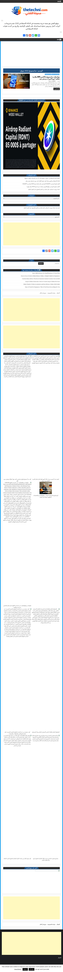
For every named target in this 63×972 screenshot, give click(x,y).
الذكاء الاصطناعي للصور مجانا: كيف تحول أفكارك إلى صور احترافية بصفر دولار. (42, 181)
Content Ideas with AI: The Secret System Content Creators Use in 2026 (41, 278)
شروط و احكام (43, 293)
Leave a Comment (52, 81)
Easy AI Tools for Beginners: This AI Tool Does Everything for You (42, 287)
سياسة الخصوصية (51, 293)
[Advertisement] (31, 53)
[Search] (61, 39)
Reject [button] (25, 969)
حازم (59, 207)
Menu (59, 1)
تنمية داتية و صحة (55, 74)
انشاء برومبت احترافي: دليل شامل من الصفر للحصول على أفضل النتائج (44, 189)
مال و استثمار (48, 74)
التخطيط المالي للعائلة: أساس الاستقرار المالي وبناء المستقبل (45, 732)
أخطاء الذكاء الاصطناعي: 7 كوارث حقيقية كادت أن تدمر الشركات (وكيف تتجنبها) (42, 178)
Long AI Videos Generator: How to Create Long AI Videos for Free (42, 281)
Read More (17, 969)
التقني (58, 81)
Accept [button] (31, 969)
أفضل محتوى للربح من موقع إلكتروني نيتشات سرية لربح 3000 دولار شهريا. (43, 186)
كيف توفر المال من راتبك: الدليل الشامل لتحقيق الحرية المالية (17, 858)
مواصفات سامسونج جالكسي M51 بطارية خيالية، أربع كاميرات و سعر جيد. (46, 78)
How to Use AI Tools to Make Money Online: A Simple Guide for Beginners (40, 276)
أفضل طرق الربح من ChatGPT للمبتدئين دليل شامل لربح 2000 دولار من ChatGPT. (41, 183)
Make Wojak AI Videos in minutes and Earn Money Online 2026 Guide (42, 284)
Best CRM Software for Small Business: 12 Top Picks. (46, 273)
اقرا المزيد (56, 89)
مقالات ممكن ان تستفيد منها (30, 270)
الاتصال (58, 293)
